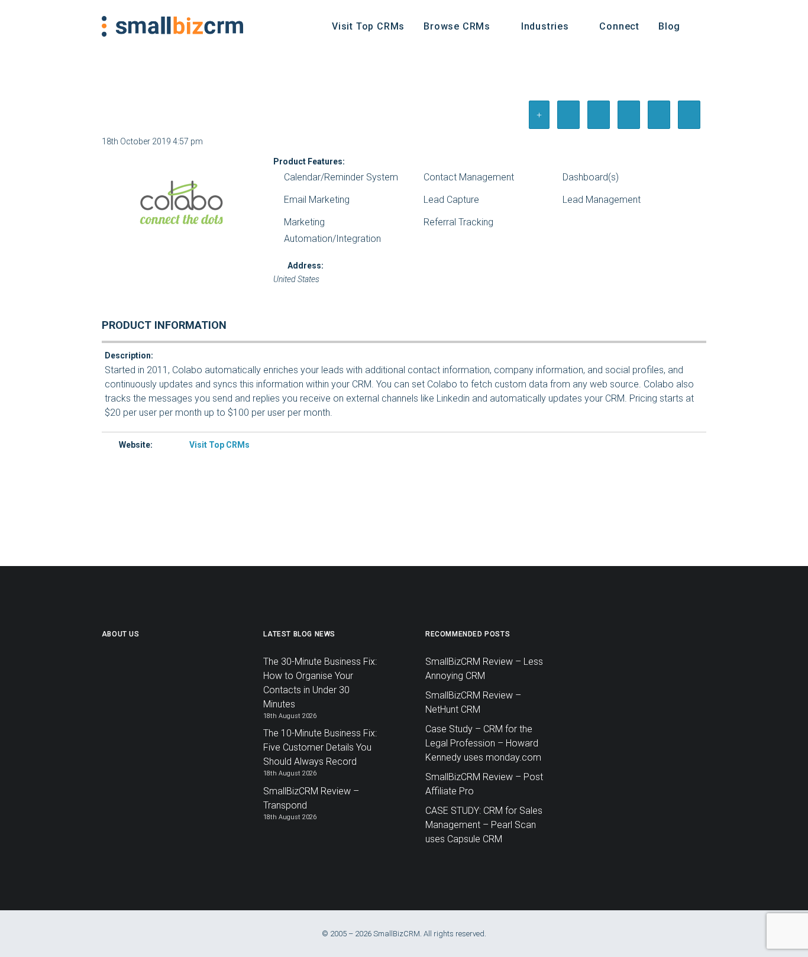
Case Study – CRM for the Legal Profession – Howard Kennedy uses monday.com (483, 743)
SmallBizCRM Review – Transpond (311, 798)
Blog (669, 26)
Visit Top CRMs (368, 26)
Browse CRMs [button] (457, 26)
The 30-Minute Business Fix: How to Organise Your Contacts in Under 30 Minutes (320, 683)
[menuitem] (368, 26)
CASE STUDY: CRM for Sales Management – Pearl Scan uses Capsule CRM (483, 825)
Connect (619, 26)
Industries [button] (545, 26)
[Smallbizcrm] (172, 26)
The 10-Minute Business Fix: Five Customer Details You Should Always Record (320, 747)
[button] (701, 26)
